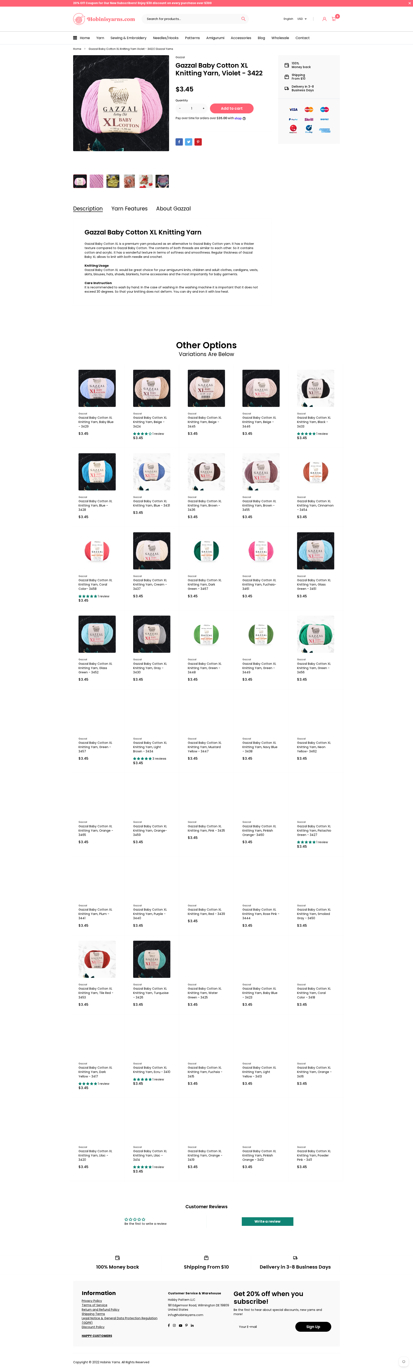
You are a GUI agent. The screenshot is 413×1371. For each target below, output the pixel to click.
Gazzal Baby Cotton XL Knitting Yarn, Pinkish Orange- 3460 (259, 830)
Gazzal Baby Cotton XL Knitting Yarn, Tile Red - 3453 (96, 992)
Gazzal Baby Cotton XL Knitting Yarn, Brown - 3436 (205, 505)
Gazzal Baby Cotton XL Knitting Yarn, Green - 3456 (314, 668)
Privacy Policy (92, 1301)
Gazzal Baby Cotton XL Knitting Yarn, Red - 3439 (206, 911)
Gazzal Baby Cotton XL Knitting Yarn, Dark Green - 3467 (205, 584)
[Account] (324, 19)
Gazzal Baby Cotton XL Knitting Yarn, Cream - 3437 (150, 584)
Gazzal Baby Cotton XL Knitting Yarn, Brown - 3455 (259, 505)
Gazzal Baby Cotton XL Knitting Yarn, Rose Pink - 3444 (260, 913)
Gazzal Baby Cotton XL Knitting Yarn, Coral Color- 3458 (95, 584)
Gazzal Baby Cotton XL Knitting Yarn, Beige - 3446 (259, 421)
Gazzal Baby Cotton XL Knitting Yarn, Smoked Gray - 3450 (314, 913)
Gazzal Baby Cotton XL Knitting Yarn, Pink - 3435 (206, 828)
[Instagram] (174, 1326)
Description (88, 208)
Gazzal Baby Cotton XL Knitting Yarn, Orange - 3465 (96, 830)
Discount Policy (93, 1327)
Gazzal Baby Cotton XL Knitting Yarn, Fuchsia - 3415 (205, 1071)
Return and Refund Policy (100, 1309)
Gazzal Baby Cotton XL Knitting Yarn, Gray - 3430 (150, 668)
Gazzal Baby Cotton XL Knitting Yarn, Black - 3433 (314, 421)
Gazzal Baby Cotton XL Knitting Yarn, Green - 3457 (95, 747)
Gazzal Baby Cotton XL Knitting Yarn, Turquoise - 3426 (151, 992)
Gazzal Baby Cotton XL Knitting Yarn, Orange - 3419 (205, 1155)
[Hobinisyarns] (104, 19)
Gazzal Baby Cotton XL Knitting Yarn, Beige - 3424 (150, 421)
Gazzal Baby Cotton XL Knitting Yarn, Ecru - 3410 (151, 1069)
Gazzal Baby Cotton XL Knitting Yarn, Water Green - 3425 (205, 992)
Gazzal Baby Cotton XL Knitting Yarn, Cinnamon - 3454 (315, 505)
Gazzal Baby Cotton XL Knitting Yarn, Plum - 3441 (95, 913)
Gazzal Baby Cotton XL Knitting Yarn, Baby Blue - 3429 (96, 421)
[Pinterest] (198, 142)
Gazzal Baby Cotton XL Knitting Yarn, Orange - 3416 (314, 1071)
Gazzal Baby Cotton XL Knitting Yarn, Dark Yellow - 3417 (95, 1071)
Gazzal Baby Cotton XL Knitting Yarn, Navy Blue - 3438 (259, 747)
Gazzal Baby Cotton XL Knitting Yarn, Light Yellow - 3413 (259, 1071)
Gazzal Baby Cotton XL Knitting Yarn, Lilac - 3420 (95, 1155)
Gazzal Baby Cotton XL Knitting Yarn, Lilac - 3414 (150, 1155)
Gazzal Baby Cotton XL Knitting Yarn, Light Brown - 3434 (150, 747)
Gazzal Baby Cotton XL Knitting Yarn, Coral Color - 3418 (314, 992)
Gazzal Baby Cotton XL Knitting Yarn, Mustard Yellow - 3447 (205, 747)
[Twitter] (188, 142)
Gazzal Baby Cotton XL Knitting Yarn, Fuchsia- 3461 (259, 584)
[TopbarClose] (410, 3)
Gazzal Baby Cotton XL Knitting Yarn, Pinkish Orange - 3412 (259, 1155)
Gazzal (180, 57)
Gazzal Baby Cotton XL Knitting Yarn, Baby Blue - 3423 (259, 992)
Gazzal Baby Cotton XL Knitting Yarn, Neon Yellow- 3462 (314, 747)
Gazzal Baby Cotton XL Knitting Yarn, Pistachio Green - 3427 (314, 830)
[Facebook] (179, 142)
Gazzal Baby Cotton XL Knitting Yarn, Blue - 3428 (95, 505)
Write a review (267, 1221)
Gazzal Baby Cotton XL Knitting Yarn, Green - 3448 (205, 668)
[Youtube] (192, 1326)
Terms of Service (94, 1305)
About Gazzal (173, 208)
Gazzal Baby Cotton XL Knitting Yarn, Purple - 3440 (150, 913)
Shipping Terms (93, 1314)
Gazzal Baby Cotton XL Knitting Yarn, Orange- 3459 (150, 830)
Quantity (182, 100)
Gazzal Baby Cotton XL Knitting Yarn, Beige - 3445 (205, 421)
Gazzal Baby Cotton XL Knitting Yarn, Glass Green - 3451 (314, 584)
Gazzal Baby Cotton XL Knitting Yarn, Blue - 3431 (151, 503)
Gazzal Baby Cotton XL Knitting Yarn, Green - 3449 (259, 668)
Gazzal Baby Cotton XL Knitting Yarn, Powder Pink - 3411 (314, 1155)
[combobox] (190, 19)
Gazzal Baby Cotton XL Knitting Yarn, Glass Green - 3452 (95, 668)
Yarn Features (129, 208)
